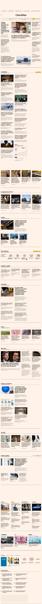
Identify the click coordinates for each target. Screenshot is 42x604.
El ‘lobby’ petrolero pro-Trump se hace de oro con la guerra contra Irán (21, 104)
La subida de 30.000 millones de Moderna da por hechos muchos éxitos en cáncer (26, 517)
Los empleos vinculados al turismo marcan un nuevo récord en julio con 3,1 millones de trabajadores (20, 36)
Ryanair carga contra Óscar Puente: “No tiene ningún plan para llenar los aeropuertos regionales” (36, 60)
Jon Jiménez (2, 185)
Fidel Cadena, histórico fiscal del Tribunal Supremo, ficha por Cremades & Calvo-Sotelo (15, 514)
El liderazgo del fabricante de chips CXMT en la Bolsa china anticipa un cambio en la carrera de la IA (21, 120)
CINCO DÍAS (19, 122)
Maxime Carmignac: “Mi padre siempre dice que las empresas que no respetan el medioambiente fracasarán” (21, 462)
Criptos (3, 217)
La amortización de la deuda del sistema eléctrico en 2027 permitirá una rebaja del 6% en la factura (7, 313)
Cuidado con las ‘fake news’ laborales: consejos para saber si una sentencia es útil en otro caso (15, 526)
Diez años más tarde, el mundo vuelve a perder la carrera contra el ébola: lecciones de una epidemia (15, 445)
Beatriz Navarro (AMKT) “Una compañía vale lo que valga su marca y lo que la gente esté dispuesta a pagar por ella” (5, 519)
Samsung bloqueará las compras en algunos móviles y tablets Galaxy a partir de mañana (36, 514)
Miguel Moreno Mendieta (13, 481)
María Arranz (2, 449)
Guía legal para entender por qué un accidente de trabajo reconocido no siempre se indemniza (15, 520)
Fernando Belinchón (3, 116)
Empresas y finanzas (10, 19)
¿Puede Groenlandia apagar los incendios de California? (34, 545)
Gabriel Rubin (23, 524)
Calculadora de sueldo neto (10, 258)
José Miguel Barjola (13, 516)
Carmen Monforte (3, 315)
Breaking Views (25, 501)
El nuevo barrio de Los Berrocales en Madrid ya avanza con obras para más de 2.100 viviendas (26, 206)
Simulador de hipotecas (24, 258)
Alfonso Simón (2, 126)
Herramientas (4, 251)
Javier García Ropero (3, 411)
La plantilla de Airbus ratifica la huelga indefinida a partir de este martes (36, 34)
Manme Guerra (2, 515)
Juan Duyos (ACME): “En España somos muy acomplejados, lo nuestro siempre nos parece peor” (5, 513)
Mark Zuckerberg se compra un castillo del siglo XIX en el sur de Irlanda (6, 304)
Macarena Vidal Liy (3, 34)
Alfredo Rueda (2, 548)
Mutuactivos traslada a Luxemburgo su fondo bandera (14, 479)
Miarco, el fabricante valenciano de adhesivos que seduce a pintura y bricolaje (36, 337)
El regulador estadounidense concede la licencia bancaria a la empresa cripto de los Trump (14, 242)
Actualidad (4, 72)
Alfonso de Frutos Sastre (35, 516)
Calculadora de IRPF (17, 258)
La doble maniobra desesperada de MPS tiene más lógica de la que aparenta (36, 270)
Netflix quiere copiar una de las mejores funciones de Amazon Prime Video (36, 527)
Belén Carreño (16, 295)
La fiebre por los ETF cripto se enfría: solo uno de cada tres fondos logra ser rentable (21, 223)
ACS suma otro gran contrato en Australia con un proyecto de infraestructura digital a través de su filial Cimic (7, 151)
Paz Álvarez (33, 449)
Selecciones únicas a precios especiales (31, 562)
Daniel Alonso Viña (24, 340)
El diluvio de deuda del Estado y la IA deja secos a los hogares (26, 522)
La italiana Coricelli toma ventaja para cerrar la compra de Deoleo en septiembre (36, 44)
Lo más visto (4, 570)
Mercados (3, 348)
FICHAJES (12, 511)
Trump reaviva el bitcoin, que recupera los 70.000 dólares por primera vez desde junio (4, 242)
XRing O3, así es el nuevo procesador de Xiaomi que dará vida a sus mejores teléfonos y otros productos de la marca (36, 521)
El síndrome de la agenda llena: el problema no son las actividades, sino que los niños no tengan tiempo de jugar (26, 445)
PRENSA (12, 524)
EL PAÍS (30, 18)
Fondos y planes (22, 19)
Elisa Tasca (16, 227)
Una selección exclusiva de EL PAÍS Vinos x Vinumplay (14, 565)
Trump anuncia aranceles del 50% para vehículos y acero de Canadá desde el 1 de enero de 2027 (5, 28)
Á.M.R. (15, 88)
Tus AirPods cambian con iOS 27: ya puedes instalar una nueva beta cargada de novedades (21, 587)
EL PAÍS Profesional (17, 555)
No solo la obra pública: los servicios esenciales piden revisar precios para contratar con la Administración (21, 291)
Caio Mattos (2, 367)
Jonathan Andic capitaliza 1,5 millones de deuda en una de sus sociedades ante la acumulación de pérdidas (21, 583)
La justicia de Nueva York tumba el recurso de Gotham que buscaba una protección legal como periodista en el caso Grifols (21, 85)
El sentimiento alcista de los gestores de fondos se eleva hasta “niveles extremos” (22, 474)
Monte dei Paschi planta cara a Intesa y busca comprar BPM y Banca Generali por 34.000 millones (36, 359)
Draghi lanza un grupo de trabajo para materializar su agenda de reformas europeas (7, 94)
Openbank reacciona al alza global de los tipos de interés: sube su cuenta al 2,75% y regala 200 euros (15, 206)
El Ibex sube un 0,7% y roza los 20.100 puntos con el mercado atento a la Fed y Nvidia (36, 24)
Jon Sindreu (23, 514)
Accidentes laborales (14, 518)
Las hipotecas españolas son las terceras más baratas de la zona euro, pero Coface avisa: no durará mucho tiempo (5, 206)
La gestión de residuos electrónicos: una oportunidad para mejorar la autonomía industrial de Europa (26, 271)
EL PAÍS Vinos (3, 555)
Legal (12, 501)
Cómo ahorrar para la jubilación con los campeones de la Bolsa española (4, 474)
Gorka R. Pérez (13, 39)
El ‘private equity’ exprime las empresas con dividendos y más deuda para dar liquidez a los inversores (36, 367)
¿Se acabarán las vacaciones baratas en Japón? (20, 129)
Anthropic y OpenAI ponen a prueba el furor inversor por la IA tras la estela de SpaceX (10, 365)
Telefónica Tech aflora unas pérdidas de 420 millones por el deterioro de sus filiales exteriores (21, 389)
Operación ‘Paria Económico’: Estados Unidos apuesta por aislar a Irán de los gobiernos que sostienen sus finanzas (5, 42)
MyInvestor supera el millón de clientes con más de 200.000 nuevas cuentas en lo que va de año (26, 180)
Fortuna (2, 501)
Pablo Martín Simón (17, 79)
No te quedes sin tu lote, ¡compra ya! (37, 562)
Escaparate (11, 555)
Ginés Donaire (12, 184)
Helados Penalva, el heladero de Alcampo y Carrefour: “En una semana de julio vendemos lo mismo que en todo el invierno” (15, 338)
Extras (2, 326)
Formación (7, 555)
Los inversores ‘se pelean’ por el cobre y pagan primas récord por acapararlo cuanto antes (26, 366)
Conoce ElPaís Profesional (37, 251)
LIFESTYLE (33, 511)
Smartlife (34, 501)
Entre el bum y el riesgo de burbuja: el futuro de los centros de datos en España (36, 179)
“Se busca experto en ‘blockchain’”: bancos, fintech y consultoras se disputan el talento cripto (23, 242)
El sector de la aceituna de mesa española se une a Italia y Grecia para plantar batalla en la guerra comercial (15, 180)
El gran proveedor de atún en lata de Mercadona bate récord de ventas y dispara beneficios (21, 400)
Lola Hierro (12, 448)
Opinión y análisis (5, 266)
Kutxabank (39, 455)
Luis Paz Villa (33, 340)
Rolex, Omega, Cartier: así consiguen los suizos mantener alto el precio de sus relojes (6, 84)
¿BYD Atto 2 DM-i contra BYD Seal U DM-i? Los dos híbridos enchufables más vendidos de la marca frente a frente (7, 546)
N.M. (16, 88)
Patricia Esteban (13, 522)
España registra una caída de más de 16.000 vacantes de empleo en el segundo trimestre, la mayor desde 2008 (21, 304)
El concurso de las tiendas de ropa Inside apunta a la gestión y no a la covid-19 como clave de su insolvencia (21, 417)
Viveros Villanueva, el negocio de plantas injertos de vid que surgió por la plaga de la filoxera (5, 337)
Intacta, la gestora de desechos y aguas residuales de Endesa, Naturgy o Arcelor (26, 337)
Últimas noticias (25, 19)
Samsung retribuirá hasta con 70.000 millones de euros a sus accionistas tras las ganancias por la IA (26, 353)
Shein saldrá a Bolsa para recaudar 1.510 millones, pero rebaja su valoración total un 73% (21, 110)
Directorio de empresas (37, 258)
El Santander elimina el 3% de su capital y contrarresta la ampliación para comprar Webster (21, 76)
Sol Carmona (23, 448)
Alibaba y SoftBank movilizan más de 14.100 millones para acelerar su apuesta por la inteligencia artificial (21, 137)
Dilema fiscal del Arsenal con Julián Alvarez (21, 545)
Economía (3, 284)
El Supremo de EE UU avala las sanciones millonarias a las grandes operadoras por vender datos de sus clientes (21, 314)
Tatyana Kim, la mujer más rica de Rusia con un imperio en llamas (5, 271)
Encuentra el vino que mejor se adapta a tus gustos (24, 563)
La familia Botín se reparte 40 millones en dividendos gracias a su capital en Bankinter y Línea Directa (7, 124)
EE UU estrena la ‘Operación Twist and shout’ (25, 512)
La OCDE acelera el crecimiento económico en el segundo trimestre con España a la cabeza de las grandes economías (8, 59)
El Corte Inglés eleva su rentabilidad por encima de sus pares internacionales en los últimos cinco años (7, 409)
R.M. (22, 356)
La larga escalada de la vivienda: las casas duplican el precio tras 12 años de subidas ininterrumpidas (7, 132)
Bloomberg (16, 122)
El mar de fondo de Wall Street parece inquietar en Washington (15, 270)
